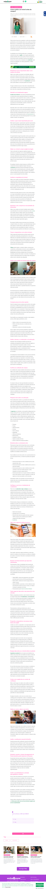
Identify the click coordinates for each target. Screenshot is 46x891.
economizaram (31, 596)
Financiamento (14, 840)
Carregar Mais (23, 868)
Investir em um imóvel (15, 94)
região (21, 55)
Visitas (11, 247)
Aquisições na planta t (15, 653)
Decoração (22, 881)
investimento (27, 80)
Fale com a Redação (34, 881)
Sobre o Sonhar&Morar (35, 879)
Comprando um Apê (17, 7)
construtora (12, 167)
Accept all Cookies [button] (40, 883)
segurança (13, 411)
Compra (6, 840)
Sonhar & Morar (8, 1)
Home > (12, 7)
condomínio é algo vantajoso (22, 488)
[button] (40, 888)
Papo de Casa (23, 879)
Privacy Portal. (8, 887)
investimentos (24, 596)
